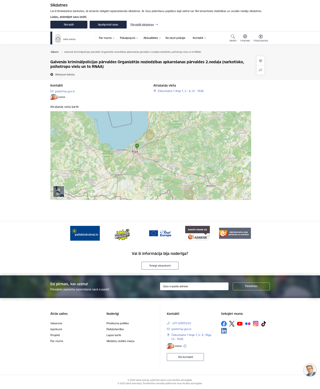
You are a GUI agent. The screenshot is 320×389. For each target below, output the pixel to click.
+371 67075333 (181, 323)
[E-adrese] (57, 97)
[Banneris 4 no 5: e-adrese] (197, 233)
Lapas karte (113, 335)
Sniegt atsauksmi (160, 265)
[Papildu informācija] (185, 346)
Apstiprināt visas (108, 24)
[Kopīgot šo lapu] (260, 70)
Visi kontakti (185, 357)
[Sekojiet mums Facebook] (224, 323)
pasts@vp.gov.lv (65, 91)
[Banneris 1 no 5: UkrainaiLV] (85, 233)
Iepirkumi (56, 329)
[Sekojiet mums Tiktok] (263, 323)
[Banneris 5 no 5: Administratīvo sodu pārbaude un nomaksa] (235, 233)
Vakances (56, 323)
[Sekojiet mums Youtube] (240, 323)
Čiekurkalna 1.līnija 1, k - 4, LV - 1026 (181, 91)
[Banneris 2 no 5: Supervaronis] (122, 233)
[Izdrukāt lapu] (260, 60)
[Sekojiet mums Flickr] (248, 323)
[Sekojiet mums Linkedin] (224, 331)
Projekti (55, 335)
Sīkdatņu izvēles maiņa (120, 341)
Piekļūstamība (115, 329)
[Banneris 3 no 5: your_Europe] (160, 233)
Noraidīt (69, 24)
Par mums (56, 341)
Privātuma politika (117, 323)
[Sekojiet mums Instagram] (256, 323)
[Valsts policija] (65, 38)
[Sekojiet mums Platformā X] (232, 323)
